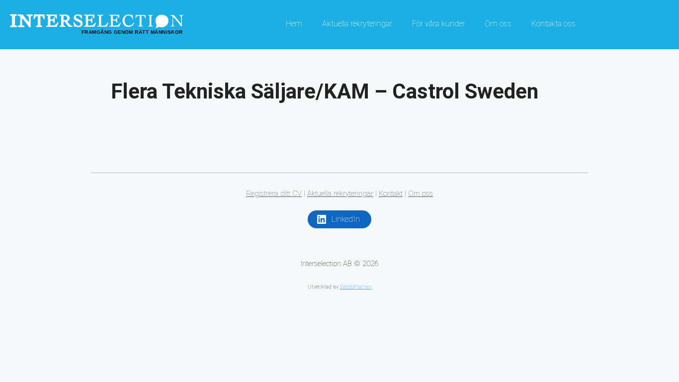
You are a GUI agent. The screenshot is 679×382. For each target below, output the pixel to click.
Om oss (498, 23)
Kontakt (391, 193)
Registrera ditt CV (274, 193)
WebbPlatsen (356, 287)
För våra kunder (438, 23)
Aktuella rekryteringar (357, 23)
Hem (294, 23)
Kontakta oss (553, 23)
